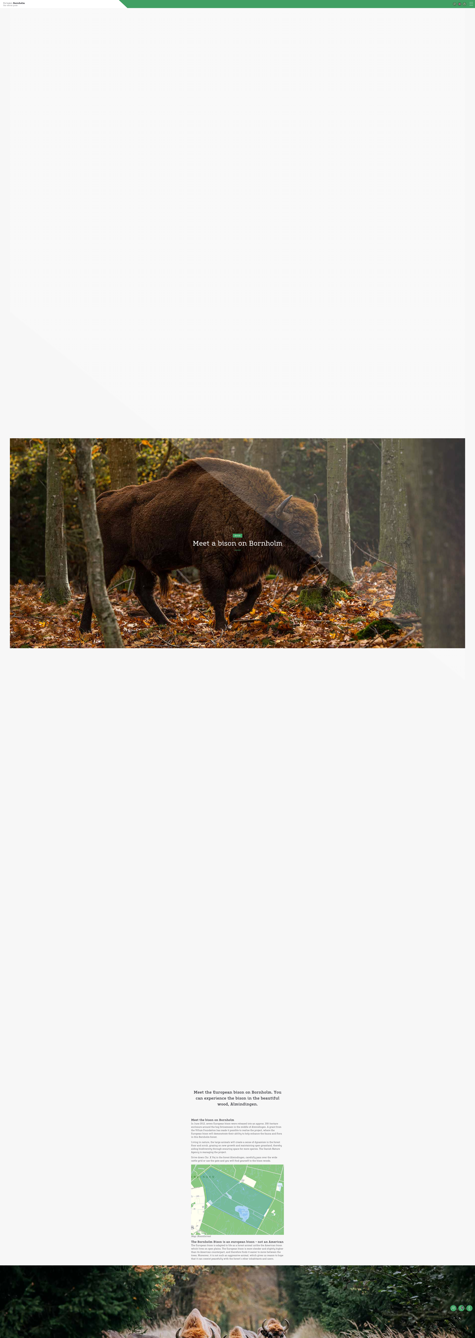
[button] (459, 4)
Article (237, 535)
